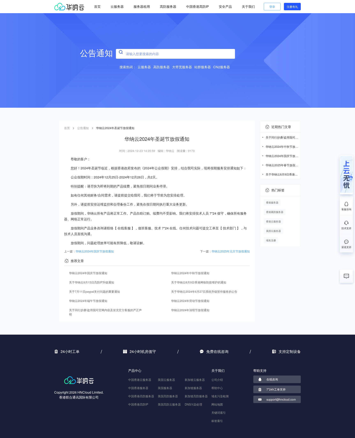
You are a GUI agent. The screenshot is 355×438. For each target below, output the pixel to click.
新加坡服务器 (193, 388)
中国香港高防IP (197, 6)
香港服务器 (272, 202)
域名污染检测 (220, 396)
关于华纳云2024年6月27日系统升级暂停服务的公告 (204, 291)
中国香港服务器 (138, 388)
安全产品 (225, 6)
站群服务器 (202, 67)
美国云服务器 (273, 230)
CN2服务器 (221, 67)
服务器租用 (142, 6)
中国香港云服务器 (139, 380)
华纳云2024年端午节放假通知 (88, 301)
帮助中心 (217, 388)
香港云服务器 (273, 221)
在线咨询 (272, 379)
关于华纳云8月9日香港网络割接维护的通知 (198, 282)
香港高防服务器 (274, 212)
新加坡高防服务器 (196, 396)
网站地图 (217, 404)
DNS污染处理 (193, 404)
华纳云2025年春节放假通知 (282, 165)
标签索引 (217, 421)
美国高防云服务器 (169, 404)
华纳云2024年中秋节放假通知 (190, 273)
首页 (97, 6)
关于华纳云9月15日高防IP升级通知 (91, 282)
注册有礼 (292, 7)
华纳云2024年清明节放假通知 (190, 310)
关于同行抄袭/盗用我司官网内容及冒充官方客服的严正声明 (105, 312)
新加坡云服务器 (195, 380)
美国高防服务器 (168, 396)
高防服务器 (168, 6)
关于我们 (248, 6)
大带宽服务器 (182, 67)
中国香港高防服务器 (141, 396)
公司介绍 (217, 380)
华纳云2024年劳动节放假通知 (190, 301)
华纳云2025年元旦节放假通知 (231, 251)
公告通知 (83, 128)
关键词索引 (218, 412)
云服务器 (117, 6)
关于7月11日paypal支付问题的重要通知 (94, 291)
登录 (272, 7)
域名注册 (271, 240)
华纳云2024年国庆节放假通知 (95, 251)
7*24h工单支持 (276, 389)
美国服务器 (165, 388)
